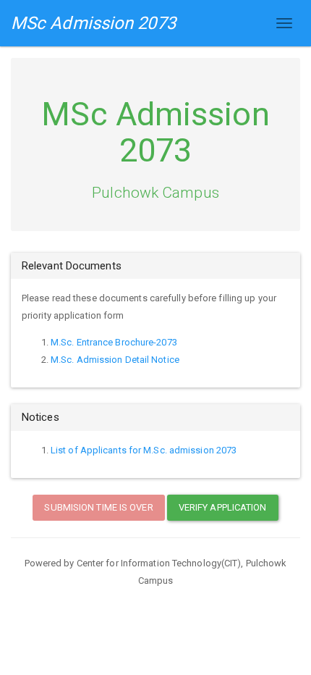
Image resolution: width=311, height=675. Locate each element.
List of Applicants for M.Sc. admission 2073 (144, 450)
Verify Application (223, 507)
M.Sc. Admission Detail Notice (115, 359)
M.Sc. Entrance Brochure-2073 (114, 342)
